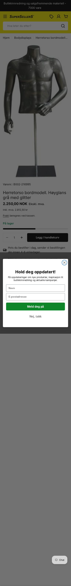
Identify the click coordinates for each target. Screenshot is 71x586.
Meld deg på (35, 306)
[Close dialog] (64, 262)
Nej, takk (35, 316)
